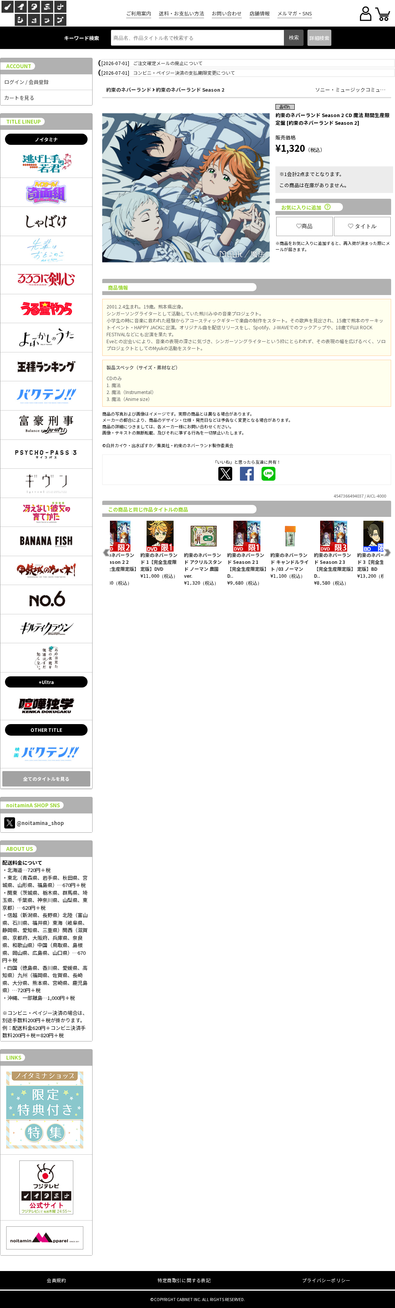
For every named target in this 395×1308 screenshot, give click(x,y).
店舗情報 (260, 13)
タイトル (365, 226)
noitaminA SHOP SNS (33, 805)
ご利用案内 (138, 13)
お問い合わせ (227, 13)
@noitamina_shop (40, 823)
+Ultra (46, 682)
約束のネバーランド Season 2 (190, 89)
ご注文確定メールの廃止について (168, 63)
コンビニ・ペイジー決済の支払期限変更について (184, 72)
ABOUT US (19, 848)
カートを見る (19, 97)
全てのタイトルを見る (46, 778)
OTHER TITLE (46, 729)
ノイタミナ (46, 139)
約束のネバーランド (128, 89)
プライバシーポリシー (326, 1280)
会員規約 (56, 1280)
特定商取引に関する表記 (184, 1280)
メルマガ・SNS (294, 13)
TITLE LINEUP (23, 121)
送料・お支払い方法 (181, 13)
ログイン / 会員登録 (26, 82)
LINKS (13, 1057)
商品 (307, 226)
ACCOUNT (18, 66)
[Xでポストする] (225, 474)
